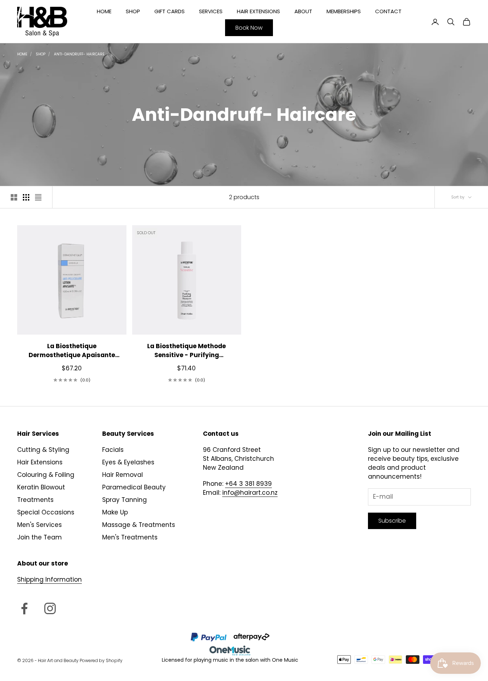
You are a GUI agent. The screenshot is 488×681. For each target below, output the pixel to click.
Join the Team (39, 537)
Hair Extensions (258, 11)
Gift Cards (169, 11)
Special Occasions (45, 512)
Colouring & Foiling (45, 474)
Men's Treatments (130, 537)
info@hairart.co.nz (250, 492)
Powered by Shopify (101, 660)
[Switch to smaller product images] (26, 197)
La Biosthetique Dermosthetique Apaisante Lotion (72, 351)
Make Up (115, 512)
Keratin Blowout (41, 487)
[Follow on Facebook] (24, 608)
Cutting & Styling (43, 449)
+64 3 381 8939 (248, 483)
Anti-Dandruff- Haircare (79, 54)
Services (211, 11)
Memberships (344, 11)
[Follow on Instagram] (50, 608)
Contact (388, 11)
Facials (113, 449)
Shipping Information (49, 579)
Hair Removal (122, 474)
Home (104, 11)
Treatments (35, 499)
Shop (133, 11)
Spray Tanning (124, 499)
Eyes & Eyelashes (128, 462)
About (303, 11)
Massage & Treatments (138, 524)
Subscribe (392, 521)
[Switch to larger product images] (14, 197)
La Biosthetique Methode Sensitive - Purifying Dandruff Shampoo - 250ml (186, 351)
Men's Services (39, 524)
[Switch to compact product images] (38, 197)
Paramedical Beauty (134, 487)
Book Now (249, 28)
